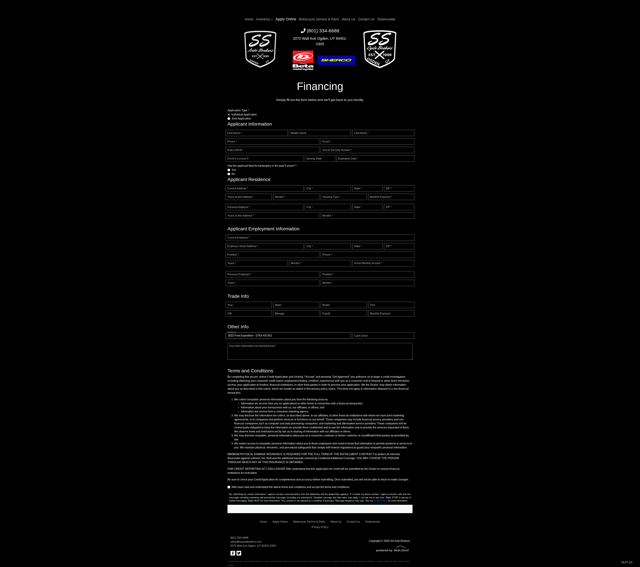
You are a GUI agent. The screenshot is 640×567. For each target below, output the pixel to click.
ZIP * (389, 188)
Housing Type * (331, 197)
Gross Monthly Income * (368, 263)
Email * (326, 141)
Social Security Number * (337, 150)
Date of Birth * (235, 150)
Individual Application (244, 114)
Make (278, 305)
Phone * (232, 141)
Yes (234, 169)
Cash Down (361, 335)
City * (309, 188)
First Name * (234, 133)
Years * (231, 263)
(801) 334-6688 (322, 30)
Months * (280, 197)
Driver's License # (237, 158)
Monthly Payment (380, 313)
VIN (229, 313)
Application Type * (238, 110)
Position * (233, 254)
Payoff (326, 313)
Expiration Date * (348, 158)
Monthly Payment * (381, 197)
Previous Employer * (239, 274)
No (233, 173)
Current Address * (237, 188)
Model (326, 305)
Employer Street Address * (242, 246)
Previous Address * (238, 207)
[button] (264, 19)
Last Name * (361, 133)
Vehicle (231, 332)
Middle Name (298, 133)
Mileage (279, 313)
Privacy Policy (380, 500)
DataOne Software (282, 561)
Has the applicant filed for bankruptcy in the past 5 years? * (262, 165)
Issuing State (314, 158)
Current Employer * (238, 237)
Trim (372, 305)
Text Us (626, 562)
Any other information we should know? (252, 345)
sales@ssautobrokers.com (246, 541)
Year (230, 305)
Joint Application (241, 118)
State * (358, 188)
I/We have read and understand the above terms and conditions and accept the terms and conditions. (291, 487)
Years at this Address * (240, 197)
